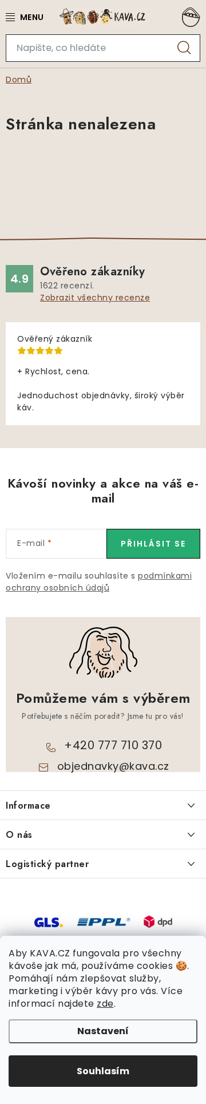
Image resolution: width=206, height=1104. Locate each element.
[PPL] (103, 921)
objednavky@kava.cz (113, 766)
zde (105, 1003)
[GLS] (49, 921)
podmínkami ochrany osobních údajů (99, 581)
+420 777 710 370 (113, 745)
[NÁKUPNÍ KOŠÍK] (188, 17)
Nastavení (103, 1031)
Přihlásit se (153, 543)
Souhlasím (103, 1071)
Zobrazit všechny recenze (95, 297)
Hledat (184, 48)
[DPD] (158, 921)
